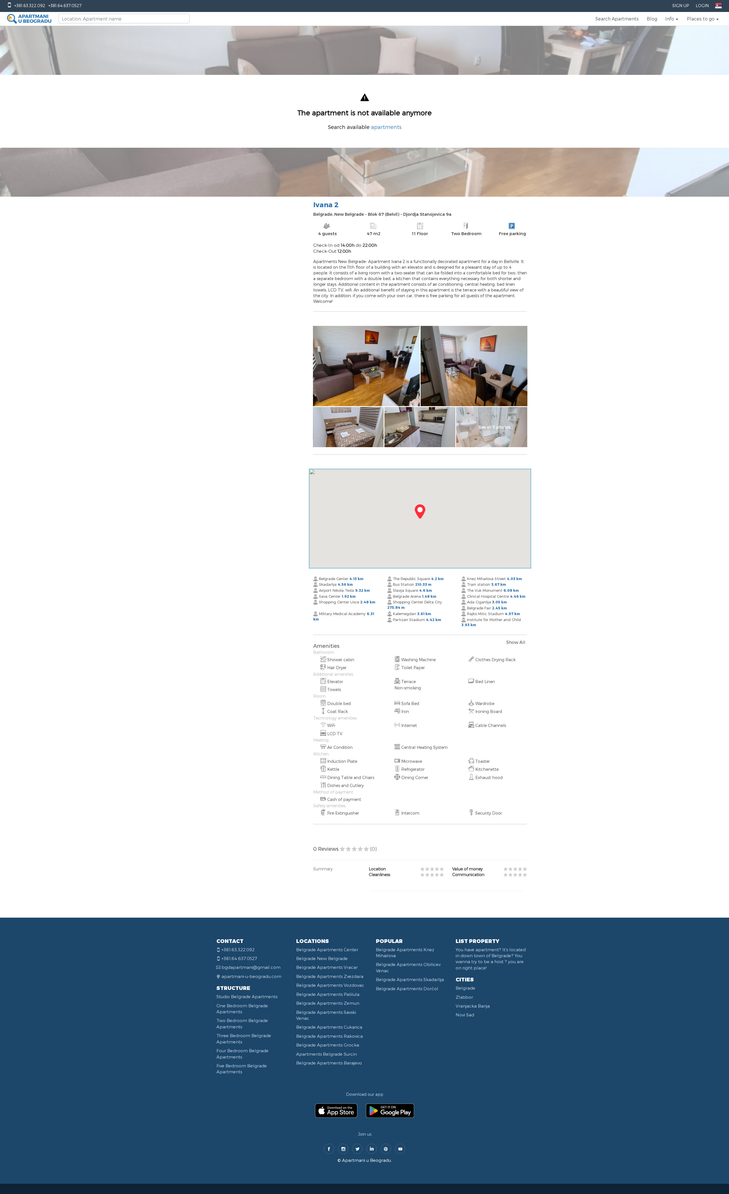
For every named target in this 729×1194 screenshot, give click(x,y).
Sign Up (680, 5)
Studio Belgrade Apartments (246, 996)
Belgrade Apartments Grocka (327, 1044)
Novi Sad (465, 1014)
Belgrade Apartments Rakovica (329, 1036)
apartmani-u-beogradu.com (251, 976)
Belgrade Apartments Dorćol (407, 988)
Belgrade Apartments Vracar (327, 967)
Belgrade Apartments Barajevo (329, 1062)
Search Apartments (617, 18)
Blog (652, 18)
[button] (672, 18)
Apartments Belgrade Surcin (326, 1054)
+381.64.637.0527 (64, 5)
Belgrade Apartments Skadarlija (410, 979)
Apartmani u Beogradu (366, 1160)
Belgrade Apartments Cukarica (329, 1026)
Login (702, 5)
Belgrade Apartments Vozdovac (330, 985)
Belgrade (465, 987)
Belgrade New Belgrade (322, 958)
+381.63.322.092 (29, 5)
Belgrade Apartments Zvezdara (329, 976)
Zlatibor (464, 997)
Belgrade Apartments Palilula (327, 994)
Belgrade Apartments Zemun (327, 1003)
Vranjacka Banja (473, 1005)
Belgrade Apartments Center (327, 949)
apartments (386, 127)
